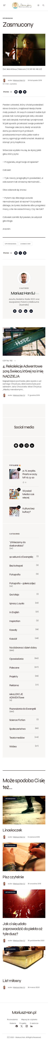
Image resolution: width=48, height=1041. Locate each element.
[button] (4, 5)
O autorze (34, 1023)
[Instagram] (27, 445)
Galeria (13, 1023)
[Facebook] (16, 445)
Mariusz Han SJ (23, 293)
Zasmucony (25, 244)
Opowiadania (8, 18)
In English (14, 612)
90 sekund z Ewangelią (21, 556)
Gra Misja (14, 594)
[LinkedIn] (32, 445)
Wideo (13, 746)
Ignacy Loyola (16, 603)
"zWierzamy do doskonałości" (17, 544)
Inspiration (14, 621)
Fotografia (14, 574)
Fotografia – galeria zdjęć (22, 583)
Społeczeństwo (17, 728)
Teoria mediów (17, 737)
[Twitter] (21, 445)
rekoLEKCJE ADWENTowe (14, 330)
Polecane (14, 667)
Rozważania (12, 1019)
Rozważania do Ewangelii (22, 708)
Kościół (13, 638)
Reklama (14, 685)
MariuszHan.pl (24, 1012)
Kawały (13, 629)
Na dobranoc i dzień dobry (23, 647)
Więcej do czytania (29, 1019)
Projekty (13, 676)
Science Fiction (17, 720)
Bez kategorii (16, 565)
